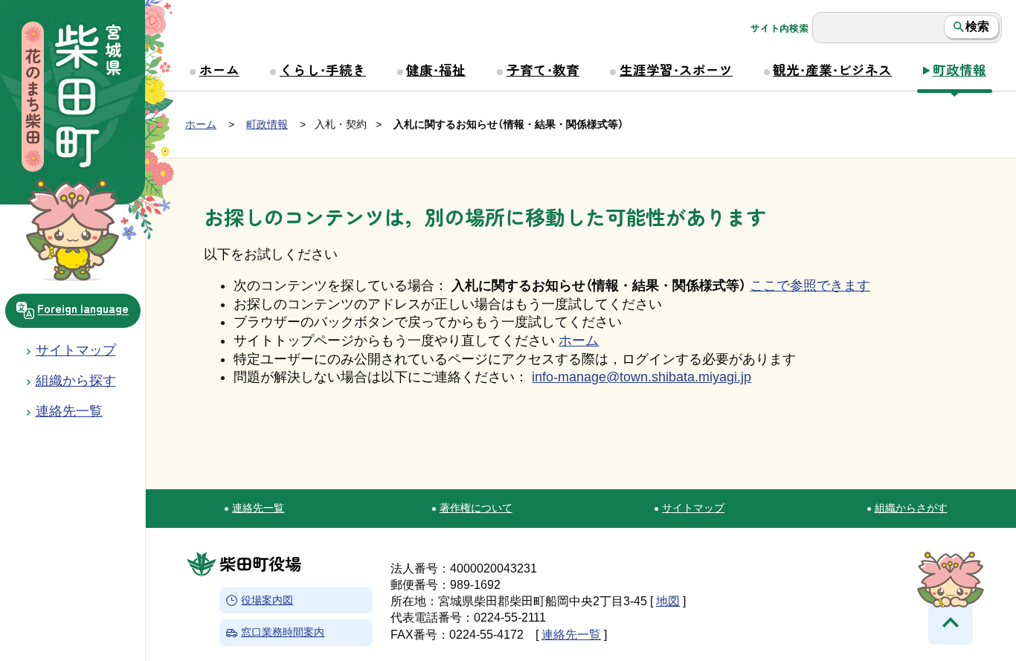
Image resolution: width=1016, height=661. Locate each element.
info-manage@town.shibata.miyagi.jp (641, 377)
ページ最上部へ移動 (950, 622)
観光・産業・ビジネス (832, 69)
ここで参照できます (810, 285)
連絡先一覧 (258, 508)
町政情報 (959, 69)
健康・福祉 (436, 69)
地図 (668, 601)
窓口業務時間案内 (282, 633)
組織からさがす (911, 508)
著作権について (476, 508)
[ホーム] (72, 98)
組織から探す (76, 380)
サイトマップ (76, 350)
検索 (977, 26)
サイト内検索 (779, 28)
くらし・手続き (323, 69)
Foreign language (83, 308)
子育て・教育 (543, 69)
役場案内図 (267, 600)
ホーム (219, 69)
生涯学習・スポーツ (676, 69)
